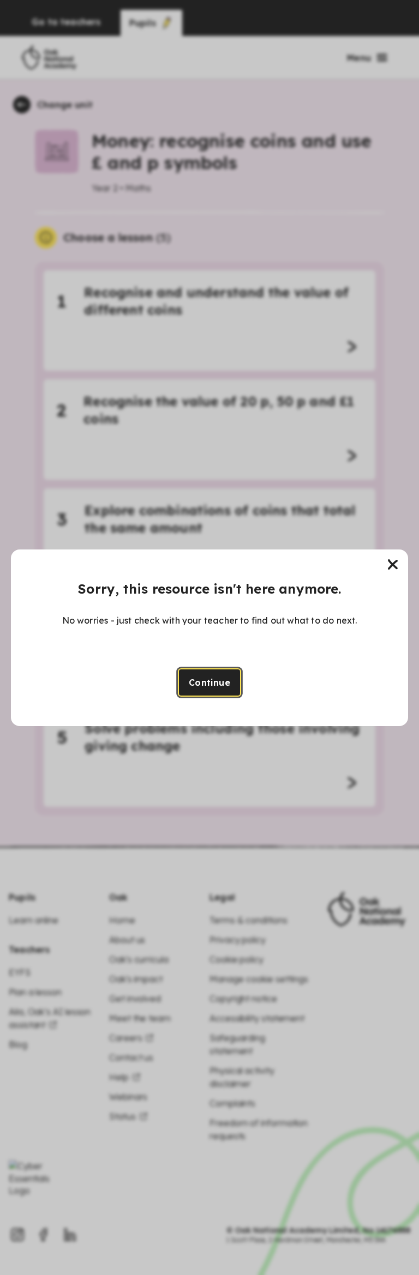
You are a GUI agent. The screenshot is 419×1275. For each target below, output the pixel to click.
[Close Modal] (393, 564)
